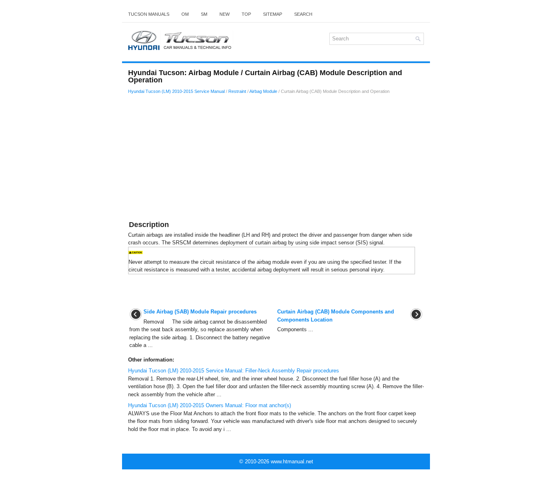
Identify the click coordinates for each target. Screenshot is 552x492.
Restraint (237, 91)
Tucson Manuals (148, 14)
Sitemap (272, 14)
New (224, 14)
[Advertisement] (276, 158)
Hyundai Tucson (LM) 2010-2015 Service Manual (176, 91)
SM (204, 14)
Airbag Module (263, 91)
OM (185, 14)
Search (303, 14)
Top (246, 14)
